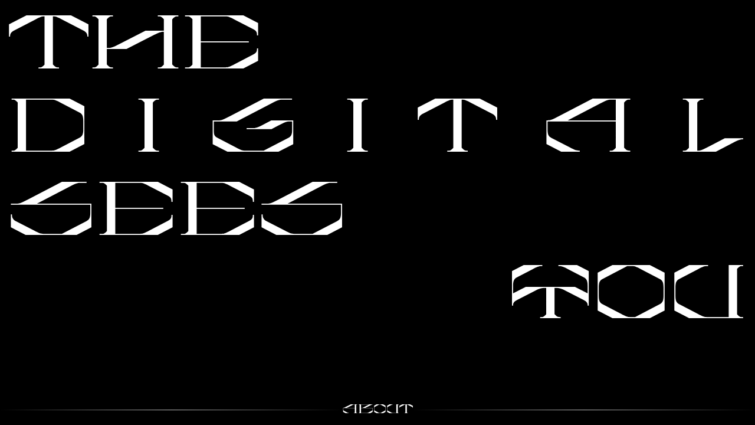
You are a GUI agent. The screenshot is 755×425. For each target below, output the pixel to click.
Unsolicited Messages (669, 255)
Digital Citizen (701, 16)
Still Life (37, 340)
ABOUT (378, 410)
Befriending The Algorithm (360, 65)
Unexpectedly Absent (420, 195)
